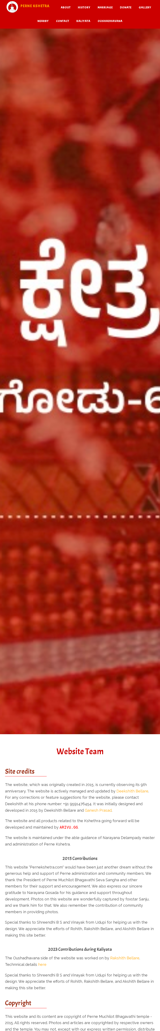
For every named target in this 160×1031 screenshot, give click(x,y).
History (84, 7)
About (66, 7)
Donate (125, 7)
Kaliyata (83, 21)
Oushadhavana (110, 21)
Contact (62, 21)
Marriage (105, 7)
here (42, 964)
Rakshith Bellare (124, 958)
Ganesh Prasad (98, 810)
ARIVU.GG (69, 827)
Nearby (43, 21)
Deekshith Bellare (132, 791)
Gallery (145, 7)
